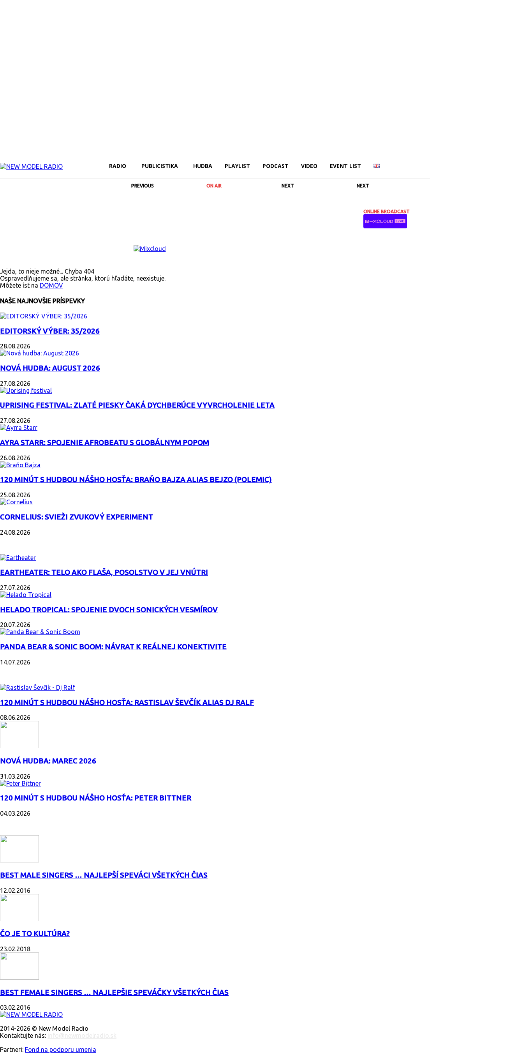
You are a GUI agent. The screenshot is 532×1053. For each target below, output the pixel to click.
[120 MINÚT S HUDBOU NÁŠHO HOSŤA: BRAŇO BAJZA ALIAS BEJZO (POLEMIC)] (20, 464)
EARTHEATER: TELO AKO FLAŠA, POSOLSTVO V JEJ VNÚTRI (104, 572)
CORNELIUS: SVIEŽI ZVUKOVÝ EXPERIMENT (76, 517)
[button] (420, 165)
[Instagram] (448, 160)
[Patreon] (474, 160)
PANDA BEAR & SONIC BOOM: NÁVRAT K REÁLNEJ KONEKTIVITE (113, 647)
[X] (501, 160)
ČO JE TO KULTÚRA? (35, 933)
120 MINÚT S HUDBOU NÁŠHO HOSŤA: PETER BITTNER (95, 798)
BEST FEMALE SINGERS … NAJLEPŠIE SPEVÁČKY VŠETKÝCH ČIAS (114, 992)
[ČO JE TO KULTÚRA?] (19, 918)
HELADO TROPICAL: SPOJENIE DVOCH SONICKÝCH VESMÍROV (109, 610)
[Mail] (461, 160)
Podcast (15, 671)
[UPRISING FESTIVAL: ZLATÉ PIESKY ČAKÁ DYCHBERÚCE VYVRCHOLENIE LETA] (26, 390)
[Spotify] (487, 160)
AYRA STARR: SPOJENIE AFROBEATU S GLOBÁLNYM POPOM (104, 442)
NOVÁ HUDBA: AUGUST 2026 (50, 368)
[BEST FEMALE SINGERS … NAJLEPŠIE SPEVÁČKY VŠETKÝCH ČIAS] (19, 977)
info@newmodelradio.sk (82, 1035)
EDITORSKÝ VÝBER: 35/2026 (50, 331)
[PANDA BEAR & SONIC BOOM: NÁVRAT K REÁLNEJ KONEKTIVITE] (40, 631)
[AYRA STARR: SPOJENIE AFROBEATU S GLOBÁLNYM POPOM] (18, 427)
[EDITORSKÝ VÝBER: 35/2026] (43, 316)
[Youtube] (514, 160)
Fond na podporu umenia (60, 1049)
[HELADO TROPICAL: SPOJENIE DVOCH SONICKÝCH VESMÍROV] (25, 594)
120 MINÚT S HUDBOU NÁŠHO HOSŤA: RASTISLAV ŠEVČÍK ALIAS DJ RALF (127, 702)
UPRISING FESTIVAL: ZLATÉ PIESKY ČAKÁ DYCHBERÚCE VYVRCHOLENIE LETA (137, 405)
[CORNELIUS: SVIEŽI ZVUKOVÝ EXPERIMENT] (16, 501)
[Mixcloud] (527, 160)
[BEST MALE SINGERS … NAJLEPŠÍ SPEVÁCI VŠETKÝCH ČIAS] (19, 860)
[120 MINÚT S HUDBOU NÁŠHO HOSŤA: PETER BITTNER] (20, 783)
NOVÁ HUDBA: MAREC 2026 (48, 761)
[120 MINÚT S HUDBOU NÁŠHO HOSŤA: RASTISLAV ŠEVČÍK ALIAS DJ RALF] (37, 687)
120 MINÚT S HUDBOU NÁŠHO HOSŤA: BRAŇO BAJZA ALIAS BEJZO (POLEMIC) (136, 479)
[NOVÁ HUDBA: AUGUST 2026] (39, 353)
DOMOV (51, 285)
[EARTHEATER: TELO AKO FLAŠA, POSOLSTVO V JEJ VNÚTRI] (18, 557)
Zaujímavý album (30, 542)
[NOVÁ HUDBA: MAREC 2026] (19, 745)
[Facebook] (434, 160)
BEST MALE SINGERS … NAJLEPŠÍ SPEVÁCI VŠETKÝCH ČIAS (104, 875)
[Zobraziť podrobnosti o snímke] (150, 248)
